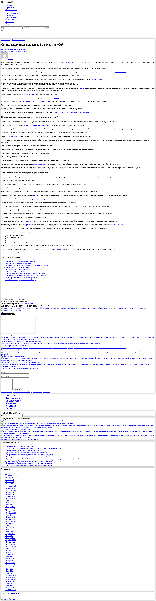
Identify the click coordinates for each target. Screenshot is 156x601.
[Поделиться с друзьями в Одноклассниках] (130, 308)
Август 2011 (9, 567)
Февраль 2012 (10, 558)
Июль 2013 (9, 527)
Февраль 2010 (10, 588)
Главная (8, 6)
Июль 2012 (9, 550)
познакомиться (120, 72)
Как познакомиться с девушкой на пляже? (21, 261)
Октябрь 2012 (10, 544)
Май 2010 (9, 583)
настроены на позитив (117, 225)
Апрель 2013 (10, 534)
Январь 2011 (10, 577)
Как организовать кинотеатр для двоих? (48, 421)
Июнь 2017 (9, 502)
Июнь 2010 (9, 581)
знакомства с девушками (71, 62)
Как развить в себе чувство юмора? (14, 49)
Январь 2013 (10, 538)
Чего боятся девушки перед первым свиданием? (58, 423)
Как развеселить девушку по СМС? (14, 51)
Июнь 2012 (9, 552)
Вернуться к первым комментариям (14, 392)
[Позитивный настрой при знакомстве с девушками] (78, 366)
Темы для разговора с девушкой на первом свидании (25, 273)
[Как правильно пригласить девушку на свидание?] (78, 437)
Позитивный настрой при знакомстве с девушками (20, 368)
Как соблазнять (11, 15)
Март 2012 (9, 556)
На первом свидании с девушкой (17, 269)
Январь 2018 (10, 498)
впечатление (30, 94)
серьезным (29, 225)
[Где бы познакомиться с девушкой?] (78, 354)
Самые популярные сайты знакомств (15, 346)
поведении (98, 79)
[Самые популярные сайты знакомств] (50, 343)
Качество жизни (11, 17)
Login (47, 28)
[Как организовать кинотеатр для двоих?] (17, 421)
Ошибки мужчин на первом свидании (15, 433)
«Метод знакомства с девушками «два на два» (71, 112)
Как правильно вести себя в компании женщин (31, 101)
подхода (14, 136)
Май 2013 (9, 532)
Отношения (9, 22)
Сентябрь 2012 (11, 546)
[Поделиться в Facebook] (30, 308)
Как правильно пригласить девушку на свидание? (19, 439)
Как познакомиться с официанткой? (18, 267)
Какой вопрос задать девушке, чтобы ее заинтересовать (22, 341)
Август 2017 (9, 500)
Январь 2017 (10, 507)
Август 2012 (9, 548)
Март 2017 (9, 505)
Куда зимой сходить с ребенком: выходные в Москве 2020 (27, 453)
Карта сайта (10, 8)
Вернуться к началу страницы (39, 392)
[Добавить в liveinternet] (66, 308)
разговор (57, 98)
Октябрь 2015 (10, 521)
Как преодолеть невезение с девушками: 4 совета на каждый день (30, 455)
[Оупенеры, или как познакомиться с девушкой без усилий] (78, 360)
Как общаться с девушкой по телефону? (20, 280)
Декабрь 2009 (10, 590)
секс (34, 195)
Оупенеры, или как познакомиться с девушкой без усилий (27, 265)
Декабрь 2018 (10, 490)
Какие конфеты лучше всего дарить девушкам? (23, 450)
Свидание (9, 24)
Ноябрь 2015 (10, 519)
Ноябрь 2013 (10, 523)
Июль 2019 (9, 482)
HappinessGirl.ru (15, 33)
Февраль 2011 (10, 575)
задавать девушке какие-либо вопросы (38, 125)
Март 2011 (9, 573)
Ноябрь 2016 (10, 511)
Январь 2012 (10, 561)
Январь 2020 (10, 478)
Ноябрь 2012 (10, 542)
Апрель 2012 (10, 554)
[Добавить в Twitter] (106, 308)
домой (46, 199)
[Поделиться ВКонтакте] (10, 308)
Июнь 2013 (9, 530)
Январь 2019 (10, 488)
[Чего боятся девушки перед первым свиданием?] (20, 423)
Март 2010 (9, 586)
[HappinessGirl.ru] (3, 30)
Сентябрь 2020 (11, 476)
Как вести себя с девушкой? (15, 271)
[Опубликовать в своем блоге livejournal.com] (87, 308)
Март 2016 (9, 515)
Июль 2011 (9, 569)
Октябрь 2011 (10, 565)
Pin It (3, 312)
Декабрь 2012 (10, 540)
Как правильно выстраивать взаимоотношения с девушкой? (27, 275)
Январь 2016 (10, 517)
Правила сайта (11, 10)
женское (83, 88)
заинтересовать (39, 164)
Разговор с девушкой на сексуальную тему (21, 278)
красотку (35, 199)
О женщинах (10, 20)
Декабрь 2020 (10, 474)
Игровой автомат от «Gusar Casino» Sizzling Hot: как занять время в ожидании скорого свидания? (42, 459)
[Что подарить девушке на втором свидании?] (78, 427)
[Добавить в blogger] (48, 308)
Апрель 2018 (10, 496)
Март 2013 (9, 536)
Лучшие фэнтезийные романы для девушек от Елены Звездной (29, 461)
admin (10, 59)
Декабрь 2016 (10, 509)
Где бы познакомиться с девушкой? (18, 263)
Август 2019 (9, 480)
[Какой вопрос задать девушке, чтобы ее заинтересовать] (78, 339)
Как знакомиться (11, 13)
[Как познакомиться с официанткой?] (63, 348)
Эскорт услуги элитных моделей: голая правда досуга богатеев (29, 457)
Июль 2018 (9, 492)
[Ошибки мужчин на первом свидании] (76, 431)
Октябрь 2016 (10, 513)
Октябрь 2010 (10, 579)
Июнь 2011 (9, 571)
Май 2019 (9, 484)
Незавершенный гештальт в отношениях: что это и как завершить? (30, 463)
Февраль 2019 (10, 486)
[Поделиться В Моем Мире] (11, 310)
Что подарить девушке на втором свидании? (17, 429)
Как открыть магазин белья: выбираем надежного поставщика (28, 465)
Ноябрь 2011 (10, 563)
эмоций (59, 249)
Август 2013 (9, 525)
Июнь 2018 (9, 494)
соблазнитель (31, 221)
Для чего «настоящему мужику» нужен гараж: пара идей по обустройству (33, 448)
